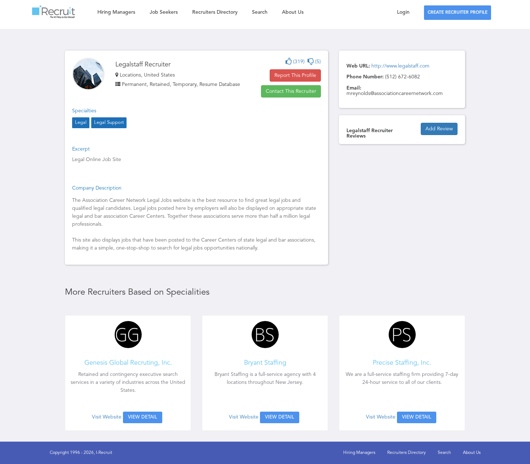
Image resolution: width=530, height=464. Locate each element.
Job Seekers (164, 12)
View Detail (142, 417)
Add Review (439, 128)
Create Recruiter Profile (457, 12)
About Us (293, 12)
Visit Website (107, 417)
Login (403, 12)
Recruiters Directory (215, 12)
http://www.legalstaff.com (400, 66)
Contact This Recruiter (291, 91)
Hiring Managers (116, 12)
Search (260, 12)
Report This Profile (295, 75)
